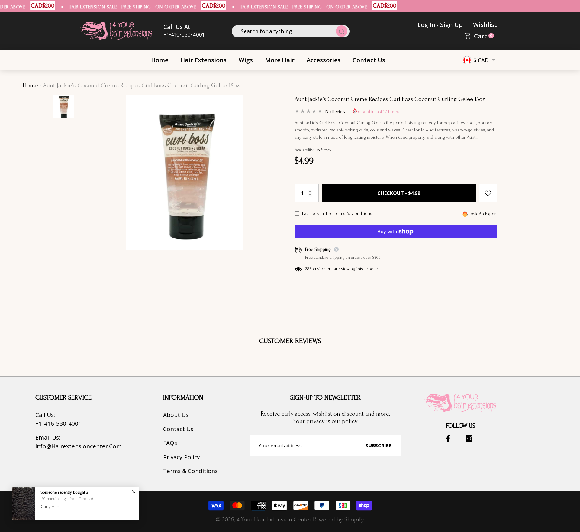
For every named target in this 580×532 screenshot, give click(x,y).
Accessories (323, 60)
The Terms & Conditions (348, 213)
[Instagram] (469, 438)
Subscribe (378, 445)
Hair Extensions (203, 60)
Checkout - (398, 193)
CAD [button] (481, 60)
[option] (184, 206)
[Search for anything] (291, 31)
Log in (426, 25)
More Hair (280, 60)
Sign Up (451, 25)
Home (30, 85)
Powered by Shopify (338, 519)
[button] (478, 36)
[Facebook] (448, 438)
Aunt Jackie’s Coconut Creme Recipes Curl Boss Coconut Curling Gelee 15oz (390, 99)
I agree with (313, 213)
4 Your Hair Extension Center (274, 519)
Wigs (246, 60)
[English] (467, 60)
